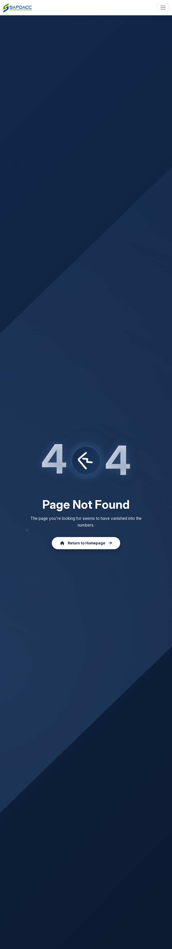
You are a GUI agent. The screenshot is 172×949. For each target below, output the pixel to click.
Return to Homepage (86, 543)
